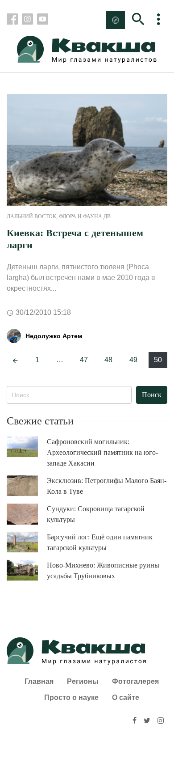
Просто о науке (71, 697)
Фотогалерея (135, 681)
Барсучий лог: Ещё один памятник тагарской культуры (100, 542)
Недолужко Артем (53, 335)
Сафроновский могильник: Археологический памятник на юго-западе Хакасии (102, 452)
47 (84, 360)
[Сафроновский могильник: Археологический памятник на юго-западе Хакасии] (27, 447)
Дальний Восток (31, 216)
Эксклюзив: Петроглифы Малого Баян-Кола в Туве (106, 486)
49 (133, 360)
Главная (39, 681)
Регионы (83, 681)
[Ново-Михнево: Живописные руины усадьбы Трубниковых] (27, 570)
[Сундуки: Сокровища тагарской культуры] (27, 514)
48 (108, 360)
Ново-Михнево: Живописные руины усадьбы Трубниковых (103, 570)
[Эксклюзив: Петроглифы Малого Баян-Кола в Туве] (27, 485)
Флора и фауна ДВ (85, 216)
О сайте (125, 697)
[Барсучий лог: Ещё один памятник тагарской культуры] (27, 542)
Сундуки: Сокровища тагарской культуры (96, 514)
